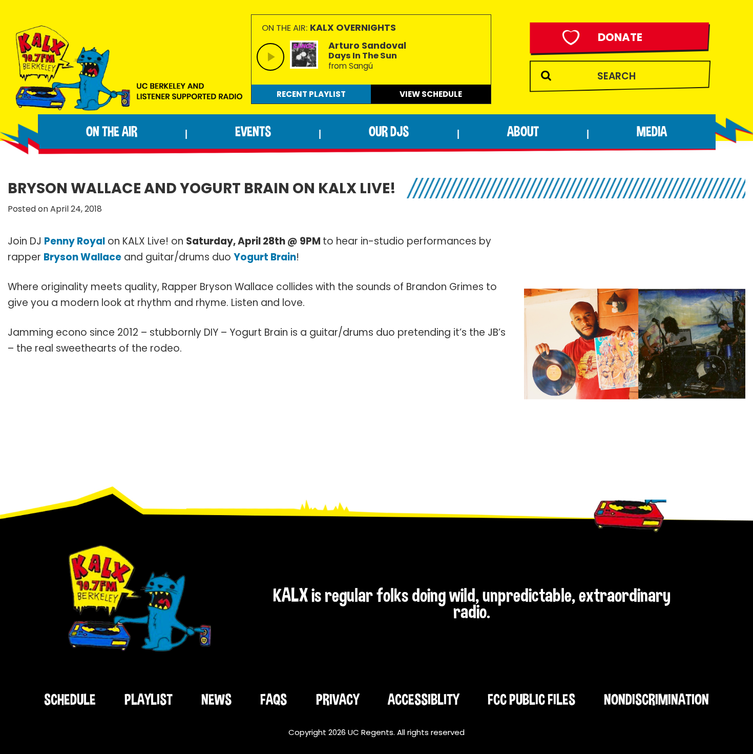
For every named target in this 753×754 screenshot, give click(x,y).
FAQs (273, 699)
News (216, 699)
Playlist (148, 699)
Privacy (337, 699)
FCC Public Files (531, 699)
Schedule (70, 699)
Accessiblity (423, 699)
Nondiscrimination (656, 699)
